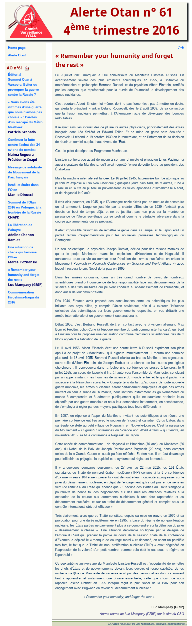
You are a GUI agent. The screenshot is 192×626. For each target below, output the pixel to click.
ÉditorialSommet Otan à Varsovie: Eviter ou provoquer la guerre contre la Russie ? (23, 84)
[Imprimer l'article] (183, 47)
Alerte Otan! (17, 55)
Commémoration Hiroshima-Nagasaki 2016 (23, 297)
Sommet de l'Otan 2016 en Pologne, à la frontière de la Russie (24, 207)
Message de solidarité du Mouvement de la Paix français (25, 172)
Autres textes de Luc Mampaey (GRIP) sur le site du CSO (142, 614)
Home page (17, 48)
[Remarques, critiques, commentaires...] (179, 47)
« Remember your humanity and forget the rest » (23, 275)
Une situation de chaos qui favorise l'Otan (22, 252)
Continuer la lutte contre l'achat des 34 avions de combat (24, 145)
